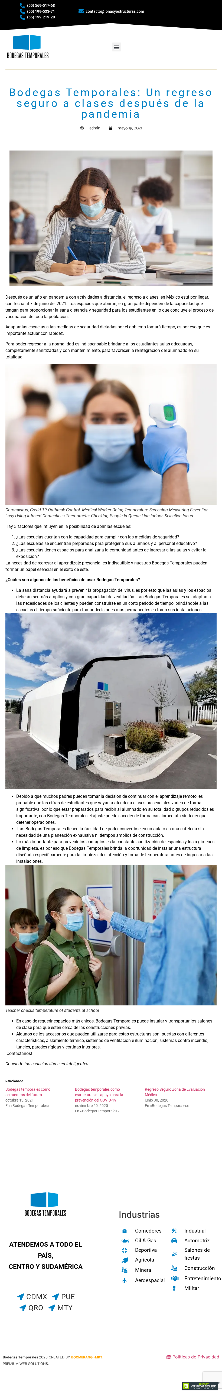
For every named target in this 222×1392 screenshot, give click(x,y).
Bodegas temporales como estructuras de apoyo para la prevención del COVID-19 (99, 1094)
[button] (116, 47)
